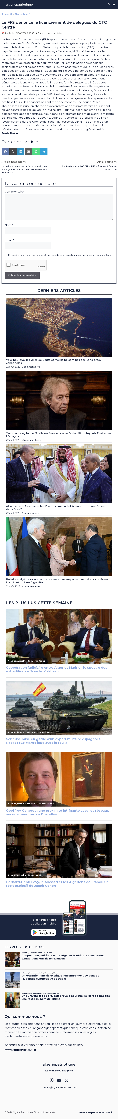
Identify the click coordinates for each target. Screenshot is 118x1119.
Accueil (7, 14)
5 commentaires (31, 366)
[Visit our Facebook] (51, 1080)
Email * (9, 240)
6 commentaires (31, 586)
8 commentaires (31, 513)
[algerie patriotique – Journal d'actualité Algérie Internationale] (19, 4)
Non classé (22, 14)
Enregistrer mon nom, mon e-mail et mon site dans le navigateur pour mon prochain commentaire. (59, 255)
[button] (109, 4)
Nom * (9, 225)
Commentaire (14, 191)
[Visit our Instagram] (59, 1080)
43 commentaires (31, 440)
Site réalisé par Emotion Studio (95, 1112)
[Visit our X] (66, 1080)
